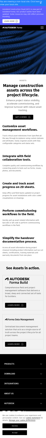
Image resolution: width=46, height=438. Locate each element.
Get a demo (21, 117)
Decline (15, 426)
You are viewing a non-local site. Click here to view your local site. (21, 3)
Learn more (14, 305)
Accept (14, 432)
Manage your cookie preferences (22, 420)
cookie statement (33, 418)
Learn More (9, 21)
